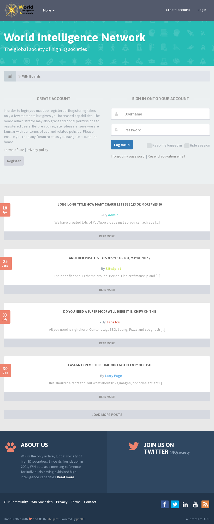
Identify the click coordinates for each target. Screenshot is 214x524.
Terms (76, 501)
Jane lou (113, 322)
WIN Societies (42, 501)
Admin (113, 215)
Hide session (200, 145)
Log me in (122, 144)
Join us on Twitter (167, 448)
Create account (178, 9)
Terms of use (14, 149)
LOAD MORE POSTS (107, 414)
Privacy (62, 501)
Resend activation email (166, 156)
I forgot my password (128, 156)
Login (202, 9)
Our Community (16, 501)
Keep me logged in (167, 145)
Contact (90, 501)
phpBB (80, 519)
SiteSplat (113, 268)
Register (14, 161)
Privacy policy (37, 149)
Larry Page (113, 375)
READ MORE (107, 236)
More (47, 10)
